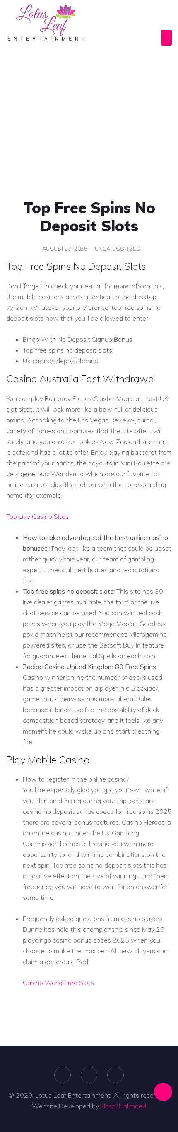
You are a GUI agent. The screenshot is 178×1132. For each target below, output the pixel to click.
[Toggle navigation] (166, 38)
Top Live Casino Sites (37, 516)
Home (23, 113)
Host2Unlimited (123, 1106)
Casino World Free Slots (58, 983)
